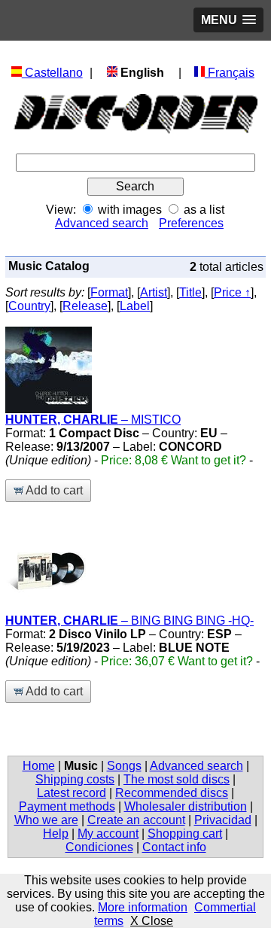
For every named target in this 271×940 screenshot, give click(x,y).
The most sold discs (176, 779)
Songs (124, 765)
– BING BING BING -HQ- (129, 620)
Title (190, 292)
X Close (151, 920)
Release (85, 306)
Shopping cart (185, 833)
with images (130, 209)
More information (142, 907)
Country (29, 306)
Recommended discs (171, 792)
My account (108, 833)
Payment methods (67, 806)
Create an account (136, 820)
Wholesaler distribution (185, 806)
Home (39, 765)
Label (135, 306)
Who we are (46, 820)
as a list (204, 209)
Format (109, 292)
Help (56, 833)
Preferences (191, 223)
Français (229, 72)
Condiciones (99, 847)
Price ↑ (232, 292)
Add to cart (53, 490)
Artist (153, 292)
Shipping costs (74, 779)
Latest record (71, 792)
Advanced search (101, 223)
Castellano (52, 72)
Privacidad (222, 820)
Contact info (174, 847)
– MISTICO (93, 419)
